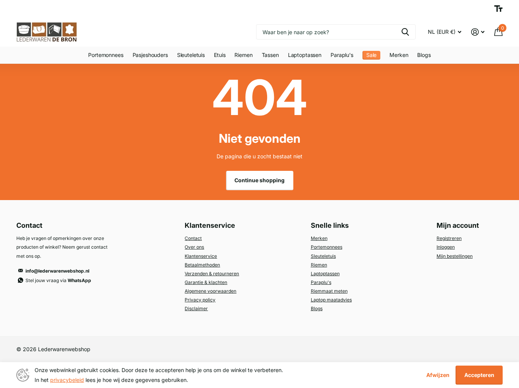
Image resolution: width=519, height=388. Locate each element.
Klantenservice (201, 256)
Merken (398, 55)
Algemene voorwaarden (210, 291)
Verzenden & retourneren (212, 273)
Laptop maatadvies (331, 300)
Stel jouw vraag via (58, 280)
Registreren (449, 238)
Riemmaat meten (329, 291)
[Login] (478, 32)
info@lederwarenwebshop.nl (57, 271)
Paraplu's (342, 55)
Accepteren (479, 375)
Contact (193, 238)
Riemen (243, 55)
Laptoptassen (304, 55)
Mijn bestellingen (455, 256)
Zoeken (405, 31)
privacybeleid (67, 380)
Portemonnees (105, 55)
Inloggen (446, 247)
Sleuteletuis (191, 55)
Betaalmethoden (202, 265)
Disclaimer (196, 308)
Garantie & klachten (206, 282)
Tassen (270, 55)
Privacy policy (200, 300)
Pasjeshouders (150, 55)
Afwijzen (437, 375)
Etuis (219, 55)
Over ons (194, 247)
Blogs (423, 55)
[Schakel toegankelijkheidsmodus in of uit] (498, 9)
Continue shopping (259, 180)
